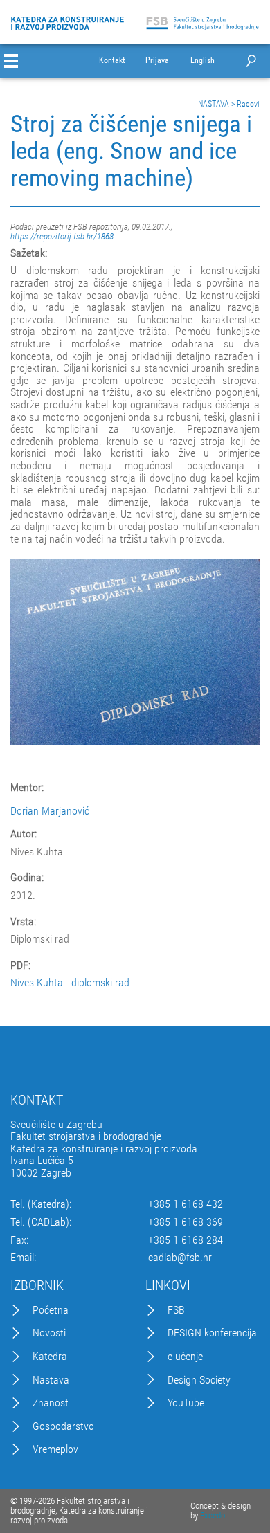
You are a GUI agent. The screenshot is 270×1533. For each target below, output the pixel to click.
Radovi (248, 104)
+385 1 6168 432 (185, 1204)
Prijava (157, 60)
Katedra (50, 1356)
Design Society (199, 1380)
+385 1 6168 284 (185, 1240)
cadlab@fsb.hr (180, 1257)
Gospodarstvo (63, 1426)
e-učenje (185, 1356)
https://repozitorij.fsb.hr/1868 (62, 236)
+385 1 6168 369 (185, 1222)
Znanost (51, 1403)
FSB (176, 1310)
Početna (51, 1310)
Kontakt (112, 60)
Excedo (212, 1515)
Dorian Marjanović (49, 811)
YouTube (186, 1403)
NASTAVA (213, 104)
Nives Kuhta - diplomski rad (69, 982)
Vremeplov (55, 1449)
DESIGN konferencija (212, 1333)
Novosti (49, 1333)
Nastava (51, 1380)
